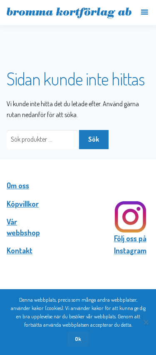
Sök (93, 139)
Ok (78, 338)
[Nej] (145, 322)
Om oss (18, 185)
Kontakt (19, 250)
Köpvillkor (23, 203)
